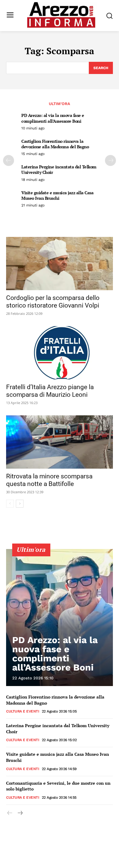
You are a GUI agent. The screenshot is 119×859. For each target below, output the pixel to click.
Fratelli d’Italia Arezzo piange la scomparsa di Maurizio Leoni (50, 390)
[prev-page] (8, 160)
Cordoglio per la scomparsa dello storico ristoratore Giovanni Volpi (52, 301)
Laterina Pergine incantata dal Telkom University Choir (58, 169)
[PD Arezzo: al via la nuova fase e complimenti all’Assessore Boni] (59, 617)
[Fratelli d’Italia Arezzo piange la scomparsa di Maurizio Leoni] (59, 352)
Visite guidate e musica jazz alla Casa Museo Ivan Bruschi (57, 195)
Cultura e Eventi (22, 711)
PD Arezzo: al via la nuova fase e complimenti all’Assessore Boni (52, 118)
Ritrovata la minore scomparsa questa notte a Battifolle (49, 480)
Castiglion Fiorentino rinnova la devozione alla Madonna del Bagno (55, 144)
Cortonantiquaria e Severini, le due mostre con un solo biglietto (58, 786)
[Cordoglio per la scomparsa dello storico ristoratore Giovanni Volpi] (59, 263)
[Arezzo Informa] (61, 15)
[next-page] (110, 160)
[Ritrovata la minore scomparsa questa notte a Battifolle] (59, 442)
